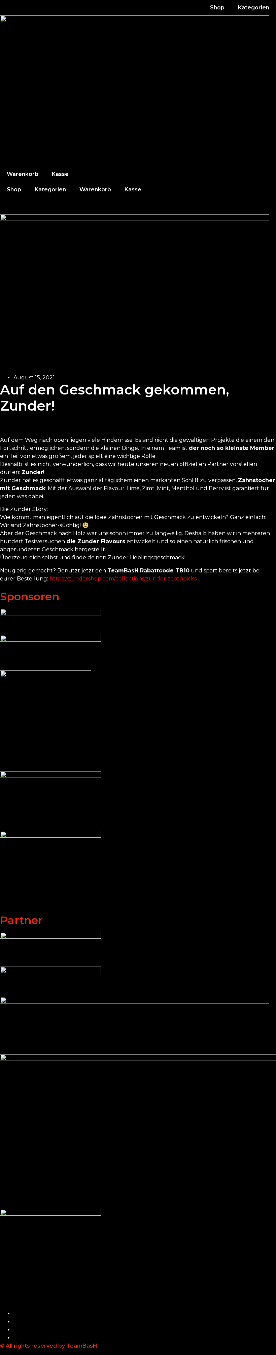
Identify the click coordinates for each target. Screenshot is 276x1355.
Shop (217, 7)
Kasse (60, 174)
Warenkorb (22, 174)
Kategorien (253, 7)
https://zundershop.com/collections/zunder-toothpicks (123, 578)
